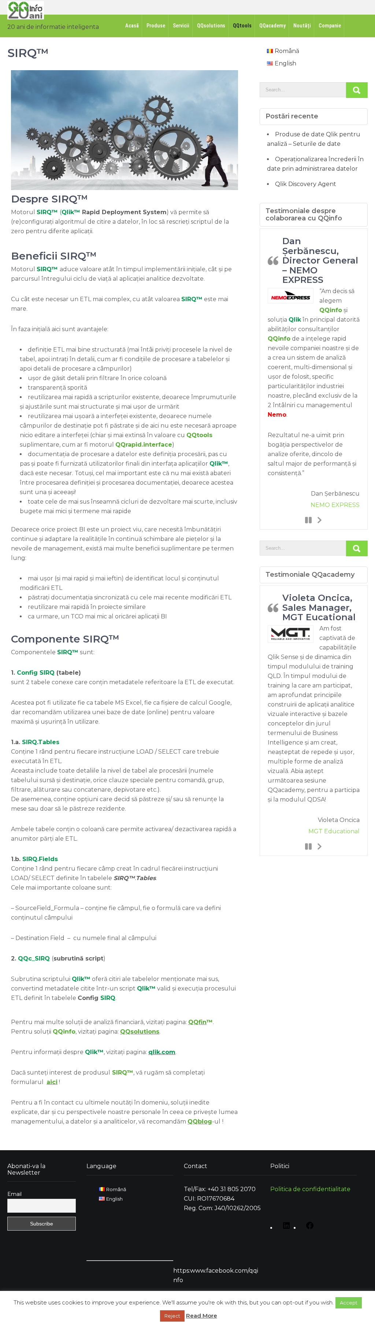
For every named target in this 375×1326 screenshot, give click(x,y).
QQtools (242, 26)
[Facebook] (308, 1228)
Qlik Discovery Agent (305, 184)
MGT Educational (334, 831)
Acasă (132, 26)
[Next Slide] (319, 519)
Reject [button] (172, 1316)
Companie (330, 26)
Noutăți (302, 26)
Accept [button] (348, 1303)
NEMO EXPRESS (335, 504)
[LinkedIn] (284, 1228)
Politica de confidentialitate (310, 1189)
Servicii (181, 26)
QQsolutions (211, 26)
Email (14, 1194)
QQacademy (272, 26)
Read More (201, 1315)
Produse (155, 26)
